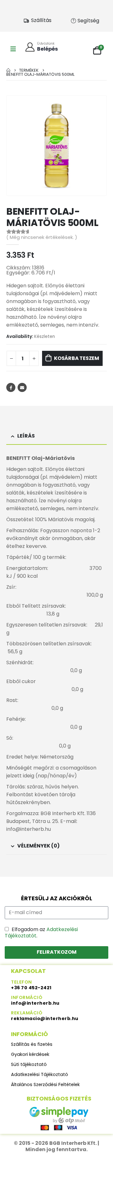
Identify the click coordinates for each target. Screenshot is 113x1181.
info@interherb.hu (35, 1003)
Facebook (10, 387)
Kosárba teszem (76, 358)
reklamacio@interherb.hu (44, 1018)
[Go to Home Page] (8, 70)
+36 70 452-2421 (31, 988)
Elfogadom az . (41, 932)
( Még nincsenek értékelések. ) (41, 237)
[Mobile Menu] (13, 49)
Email (22, 387)
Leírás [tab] (26, 435)
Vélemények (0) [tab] (38, 845)
